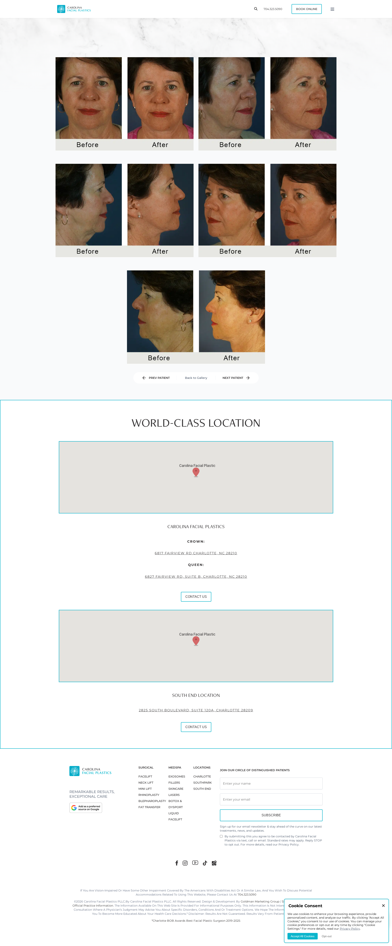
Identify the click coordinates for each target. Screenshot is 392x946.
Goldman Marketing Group (260, 901)
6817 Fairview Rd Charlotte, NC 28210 (196, 553)
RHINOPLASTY (148, 795)
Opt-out (327, 936)
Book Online (306, 9)
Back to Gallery (196, 378)
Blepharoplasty (152, 801)
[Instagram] (185, 863)
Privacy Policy (288, 844)
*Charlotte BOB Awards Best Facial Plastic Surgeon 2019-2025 (196, 921)
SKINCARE (175, 789)
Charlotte (202, 776)
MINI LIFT (145, 789)
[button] (196, 472)
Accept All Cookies (302, 936)
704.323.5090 (273, 9)
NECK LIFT (145, 782)
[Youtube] (195, 862)
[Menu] (332, 9)
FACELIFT (145, 776)
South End (202, 789)
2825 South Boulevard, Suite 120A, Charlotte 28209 (196, 710)
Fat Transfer (149, 807)
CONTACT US (196, 596)
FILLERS (174, 782)
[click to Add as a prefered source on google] (99, 808)
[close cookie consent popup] (383, 906)
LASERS (174, 795)
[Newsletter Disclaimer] (221, 838)
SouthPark (202, 782)
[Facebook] (176, 863)
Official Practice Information (92, 905)
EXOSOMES (176, 776)
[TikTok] (205, 863)
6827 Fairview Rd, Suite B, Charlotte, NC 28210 (196, 577)
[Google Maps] (214, 863)
